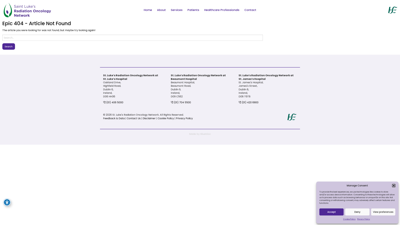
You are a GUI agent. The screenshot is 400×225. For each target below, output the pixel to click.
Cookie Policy (349, 219)
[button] (393, 185)
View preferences (383, 212)
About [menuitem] (161, 10)
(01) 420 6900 (249, 102)
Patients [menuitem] (193, 10)
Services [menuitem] (176, 10)
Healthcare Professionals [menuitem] (221, 10)
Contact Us (134, 118)
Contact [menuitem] (250, 10)
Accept (331, 212)
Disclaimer (149, 118)
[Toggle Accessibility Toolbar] (7, 202)
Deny (357, 212)
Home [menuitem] (148, 10)
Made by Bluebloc (200, 134)
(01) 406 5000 (114, 102)
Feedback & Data (114, 118)
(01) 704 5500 (182, 102)
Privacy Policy (363, 219)
